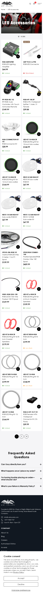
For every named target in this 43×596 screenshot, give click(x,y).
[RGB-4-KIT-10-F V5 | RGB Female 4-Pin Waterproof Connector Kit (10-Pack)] (32, 400)
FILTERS (23, 36)
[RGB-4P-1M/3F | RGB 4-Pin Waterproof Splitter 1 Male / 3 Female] (32, 87)
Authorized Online (8, 544)
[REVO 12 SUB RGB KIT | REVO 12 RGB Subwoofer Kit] (32, 202)
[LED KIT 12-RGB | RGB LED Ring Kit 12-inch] (11, 400)
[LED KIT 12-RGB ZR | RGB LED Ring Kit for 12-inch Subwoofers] (11, 165)
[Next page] (26, 436)
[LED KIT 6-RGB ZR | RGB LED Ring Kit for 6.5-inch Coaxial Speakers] (32, 282)
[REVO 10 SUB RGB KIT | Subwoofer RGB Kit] (11, 202)
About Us (4, 533)
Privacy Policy (18, 572)
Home (3, 9)
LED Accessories (13, 9)
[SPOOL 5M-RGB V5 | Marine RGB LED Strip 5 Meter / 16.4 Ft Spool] (11, 240)
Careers (4, 540)
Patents (4, 551)
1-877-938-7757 (9, 520)
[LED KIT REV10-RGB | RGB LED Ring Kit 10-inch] (11, 362)
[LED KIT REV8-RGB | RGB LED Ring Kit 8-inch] (32, 322)
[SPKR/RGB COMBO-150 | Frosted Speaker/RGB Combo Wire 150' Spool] (32, 240)
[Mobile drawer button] (40, 3)
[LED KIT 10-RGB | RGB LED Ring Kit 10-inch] (32, 362)
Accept (21, 578)
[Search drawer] (30, 3)
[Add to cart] (18, 56)
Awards (4, 547)
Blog (2, 536)
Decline (21, 584)
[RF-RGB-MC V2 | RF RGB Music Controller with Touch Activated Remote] (11, 87)
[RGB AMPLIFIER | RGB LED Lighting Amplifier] (11, 50)
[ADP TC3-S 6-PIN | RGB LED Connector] (32, 50)
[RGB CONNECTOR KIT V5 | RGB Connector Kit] (11, 127)
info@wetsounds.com (11, 517)
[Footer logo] (8, 503)
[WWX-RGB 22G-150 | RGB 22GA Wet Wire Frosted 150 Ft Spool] (11, 282)
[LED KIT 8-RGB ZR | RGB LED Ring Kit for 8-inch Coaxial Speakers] (11, 322)
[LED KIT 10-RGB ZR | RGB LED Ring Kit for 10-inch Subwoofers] (32, 127)
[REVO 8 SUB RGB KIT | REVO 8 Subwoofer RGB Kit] (32, 165)
